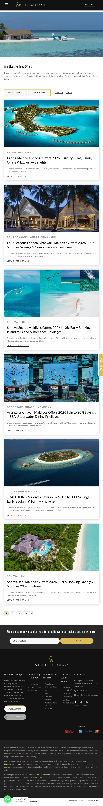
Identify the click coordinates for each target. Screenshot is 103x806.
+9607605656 (82, 691)
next (27, 613)
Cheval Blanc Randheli (49, 698)
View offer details (18, 176)
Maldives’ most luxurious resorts (37, 775)
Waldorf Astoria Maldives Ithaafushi (51, 706)
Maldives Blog (36, 691)
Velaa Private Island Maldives (51, 685)
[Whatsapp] (7, 799)
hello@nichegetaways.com (87, 695)
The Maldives (36, 687)
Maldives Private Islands (68, 701)
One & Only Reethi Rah (51, 691)
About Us (34, 684)
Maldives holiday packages (14, 764)
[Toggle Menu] (6, 4)
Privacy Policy (93, 801)
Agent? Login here (80, 706)
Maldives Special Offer (68, 688)
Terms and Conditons (77, 801)
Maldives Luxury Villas (67, 695)
